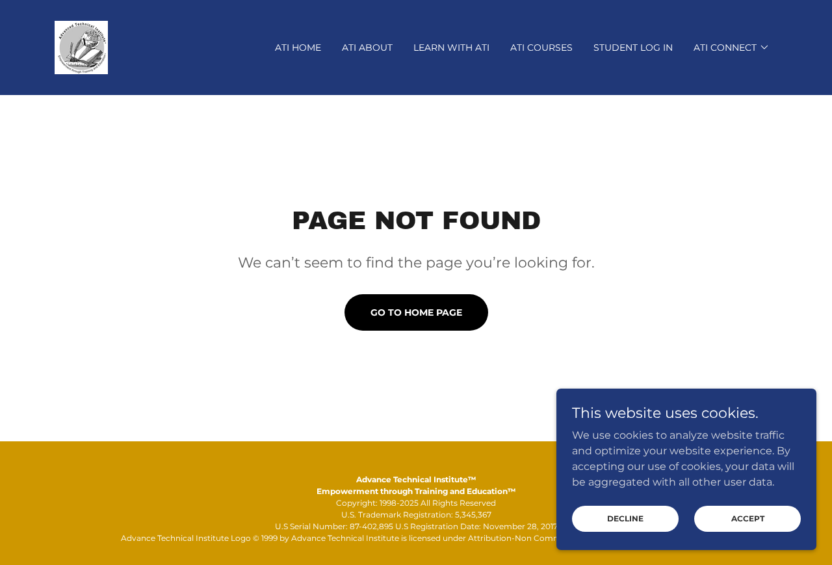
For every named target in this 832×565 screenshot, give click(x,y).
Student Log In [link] (633, 47)
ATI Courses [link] (541, 47)
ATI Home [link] (298, 47)
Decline (625, 518)
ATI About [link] (367, 47)
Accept (747, 518)
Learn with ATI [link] (451, 47)
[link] (81, 46)
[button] (732, 47)
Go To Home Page (416, 312)
